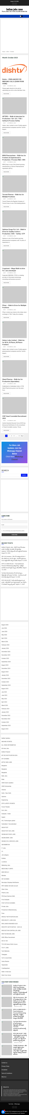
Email (3, 524)
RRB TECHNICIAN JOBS (8, 934)
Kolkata (4, 858)
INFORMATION (6, 844)
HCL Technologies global (8, 820)
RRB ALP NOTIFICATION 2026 (10, 917)
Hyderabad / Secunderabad (9, 824)
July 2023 (4, 692)
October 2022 (5, 722)
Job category (5, 855)
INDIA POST (5, 827)
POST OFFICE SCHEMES (8, 903)
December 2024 (6, 668)
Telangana (4, 954)
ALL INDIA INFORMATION (9, 745)
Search (5, 470)
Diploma (4, 796)
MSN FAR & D (5, 872)
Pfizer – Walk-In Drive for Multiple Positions (14, 294)
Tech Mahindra (5, 951)
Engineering (5, 800)
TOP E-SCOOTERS (7, 958)
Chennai (4, 789)
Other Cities (5, 889)
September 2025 (6, 661)
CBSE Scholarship (6, 786)
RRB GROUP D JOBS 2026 (9, 920)
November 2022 (6, 719)
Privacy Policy (5, 1066)
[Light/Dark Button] (21, 16)
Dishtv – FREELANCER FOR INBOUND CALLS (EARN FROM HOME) (14, 68)
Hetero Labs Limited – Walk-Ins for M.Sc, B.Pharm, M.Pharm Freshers (14, 329)
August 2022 (5, 729)
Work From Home (6, 975)
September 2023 (6, 685)
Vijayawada (5, 965)
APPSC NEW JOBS (7, 762)
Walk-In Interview (6, 971)
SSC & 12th (5, 941)
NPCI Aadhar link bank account (10, 886)
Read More (6, 93)
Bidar (3, 779)
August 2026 (5, 625)
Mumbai (4, 875)
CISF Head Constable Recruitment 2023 (14, 405)
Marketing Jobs (6, 865)
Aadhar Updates (6, 738)
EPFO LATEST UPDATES (8, 803)
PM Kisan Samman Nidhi (8, 896)
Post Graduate (5, 899)
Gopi (4, 85)
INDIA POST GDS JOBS (8, 831)
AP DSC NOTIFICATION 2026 (9, 755)
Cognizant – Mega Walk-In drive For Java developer (14, 257)
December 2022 (6, 715)
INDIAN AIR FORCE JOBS (8, 834)
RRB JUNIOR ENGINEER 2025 (10, 923)
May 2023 (4, 698)
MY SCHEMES (5, 879)
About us (4, 1077)
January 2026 (5, 648)
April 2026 (4, 638)
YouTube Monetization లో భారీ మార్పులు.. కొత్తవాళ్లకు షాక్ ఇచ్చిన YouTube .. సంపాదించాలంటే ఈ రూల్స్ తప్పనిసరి (14, 575)
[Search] (25, 16)
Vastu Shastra (5, 961)
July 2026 (4, 628)
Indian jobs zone (14, 9)
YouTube (11, 1104)
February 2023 (5, 708)
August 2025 (5, 665)
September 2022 (6, 725)
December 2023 (6, 678)
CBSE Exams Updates (7, 783)
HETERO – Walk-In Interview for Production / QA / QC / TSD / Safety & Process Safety (14, 105)
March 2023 (5, 705)
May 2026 (4, 635)
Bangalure (4, 769)
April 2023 (4, 702)
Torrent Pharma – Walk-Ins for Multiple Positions (14, 183)
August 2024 (5, 672)
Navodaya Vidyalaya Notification (10, 882)
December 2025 (6, 651)
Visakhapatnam (6, 968)
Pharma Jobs (5, 892)
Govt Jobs (4, 810)
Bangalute (4, 772)
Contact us (4, 1062)
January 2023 (5, 712)
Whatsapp (17, 1104)
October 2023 (5, 682)
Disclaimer (4, 1069)
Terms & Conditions (7, 1073)
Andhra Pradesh (6, 752)
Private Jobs (5, 906)
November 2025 (6, 655)
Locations (4, 862)
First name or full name (7, 519)
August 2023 (5, 688)
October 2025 (5, 658)
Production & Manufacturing (9, 910)
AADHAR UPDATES (7, 741)
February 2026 (5, 645)
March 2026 (5, 641)
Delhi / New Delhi (6, 793)
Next (22, 435)
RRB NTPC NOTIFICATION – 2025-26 (12, 927)
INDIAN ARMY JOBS (7, 838)
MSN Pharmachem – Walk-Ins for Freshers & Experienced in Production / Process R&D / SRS (14, 144)
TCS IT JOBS (5, 947)
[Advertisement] (14, 35)
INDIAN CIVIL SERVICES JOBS (10, 841)
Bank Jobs (4, 776)
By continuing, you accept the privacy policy (13, 530)
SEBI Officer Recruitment (8, 937)
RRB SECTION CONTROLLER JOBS (11, 930)
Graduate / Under (6, 813)
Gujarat (3, 817)
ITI (2, 851)
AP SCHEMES (5, 758)
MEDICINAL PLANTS (7, 868)
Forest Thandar (6, 807)
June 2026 (4, 631)
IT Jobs (4, 848)
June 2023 (4, 695)
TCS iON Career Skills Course (9, 944)
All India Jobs (5, 748)
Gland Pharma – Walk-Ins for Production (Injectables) (14, 368)
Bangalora (4, 765)
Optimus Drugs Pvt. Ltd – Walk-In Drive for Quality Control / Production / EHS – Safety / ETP (14, 218)
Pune (3, 913)
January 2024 (5, 675)
